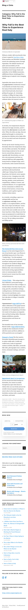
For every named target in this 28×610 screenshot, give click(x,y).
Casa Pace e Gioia (18, 57)
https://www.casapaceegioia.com (12, 593)
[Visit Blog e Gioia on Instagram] (3, 578)
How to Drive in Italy (10, 563)
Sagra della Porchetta (9, 405)
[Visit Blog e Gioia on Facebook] (5, 578)
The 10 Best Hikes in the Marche (13, 542)
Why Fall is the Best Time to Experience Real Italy (13, 27)
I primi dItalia (11, 403)
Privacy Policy (12, 605)
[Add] (22, 424)
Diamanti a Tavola (13, 402)
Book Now (14, 429)
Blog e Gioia (7, 5)
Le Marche (17, 403)
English (6, 1)
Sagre (16, 405)
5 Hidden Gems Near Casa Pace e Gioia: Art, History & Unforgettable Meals (14, 523)
